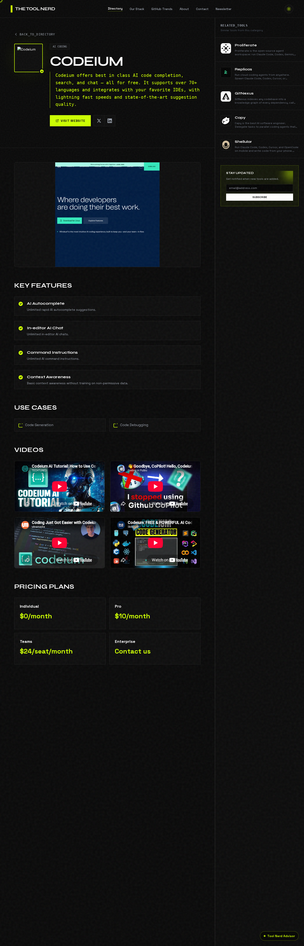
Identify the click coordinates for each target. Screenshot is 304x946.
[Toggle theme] (288, 8)
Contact (202, 9)
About (184, 9)
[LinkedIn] (109, 120)
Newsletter (223, 9)
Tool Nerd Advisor (281, 936)
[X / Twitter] (99, 120)
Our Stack (137, 9)
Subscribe (259, 197)
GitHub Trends (161, 9)
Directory (115, 8)
